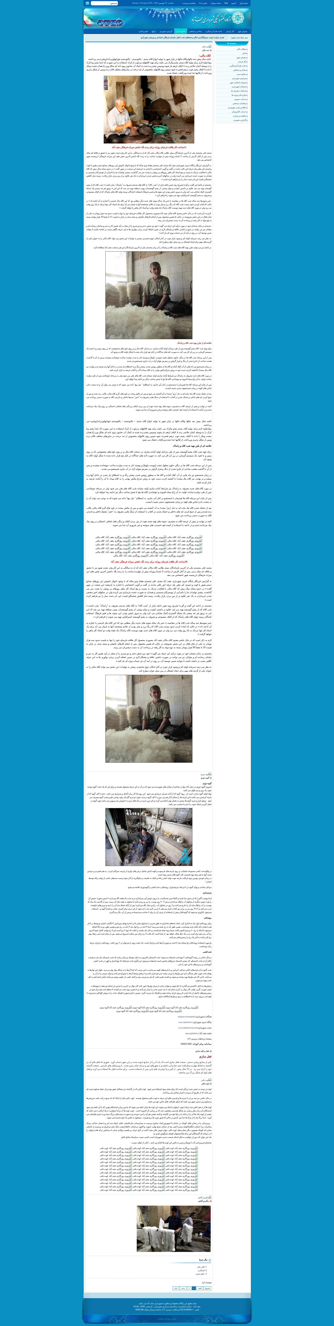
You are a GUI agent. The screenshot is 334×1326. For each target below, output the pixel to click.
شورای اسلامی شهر (238, 82)
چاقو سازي (200, 1274)
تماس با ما (203, 3)
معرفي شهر (241, 57)
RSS (226, 3)
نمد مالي (205, 50)
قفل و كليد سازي (202, 1051)
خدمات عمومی (240, 99)
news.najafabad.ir (185, 1022)
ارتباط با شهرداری (239, 87)
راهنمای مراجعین (239, 103)
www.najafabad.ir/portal (187, 1028)
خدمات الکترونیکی (239, 112)
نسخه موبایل (216, 3)
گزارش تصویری (239, 120)
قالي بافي (201, 1267)
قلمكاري (201, 1270)
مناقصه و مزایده (189, 3)
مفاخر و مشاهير (239, 70)
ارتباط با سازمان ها (238, 91)
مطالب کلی (241, 49)
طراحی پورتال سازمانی (167, 1319)
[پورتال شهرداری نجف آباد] (210, 18)
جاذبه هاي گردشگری (238, 66)
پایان (175, 1288)
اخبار (244, 53)
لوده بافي (205, 1084)
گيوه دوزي (205, 778)
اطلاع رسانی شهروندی (237, 107)
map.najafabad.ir (192, 1033)
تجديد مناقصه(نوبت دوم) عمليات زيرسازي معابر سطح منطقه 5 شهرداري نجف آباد (191, 37)
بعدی (183, 1288)
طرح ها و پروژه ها (239, 95)
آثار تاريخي (242, 62)
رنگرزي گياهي (203, 1201)
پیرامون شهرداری (239, 78)
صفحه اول (244, 3)
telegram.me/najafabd (186, 1017)
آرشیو (234, 3)
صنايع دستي (241, 74)
